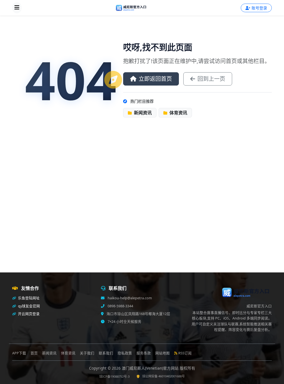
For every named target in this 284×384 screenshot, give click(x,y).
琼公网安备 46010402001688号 (163, 376)
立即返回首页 (155, 79)
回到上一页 (211, 79)
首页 (34, 353)
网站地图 (162, 353)
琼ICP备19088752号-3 (114, 376)
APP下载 (19, 353)
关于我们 (87, 353)
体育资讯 (177, 113)
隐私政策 (125, 353)
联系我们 (106, 353)
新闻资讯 (142, 113)
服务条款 (143, 353)
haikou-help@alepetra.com (129, 298)
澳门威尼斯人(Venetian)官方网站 (151, 368)
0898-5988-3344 (120, 306)
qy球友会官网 (28, 306)
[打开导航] (17, 7)
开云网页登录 (28, 313)
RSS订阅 (185, 353)
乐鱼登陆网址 (28, 298)
